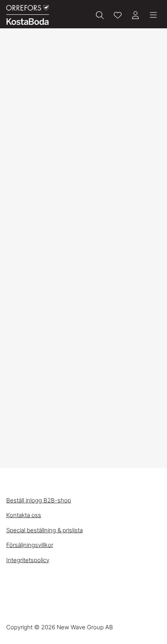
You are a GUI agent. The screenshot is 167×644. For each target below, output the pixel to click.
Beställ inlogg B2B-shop (38, 500)
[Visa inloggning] (135, 15)
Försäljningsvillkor (29, 545)
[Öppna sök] (99, 15)
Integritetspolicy (27, 560)
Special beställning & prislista (44, 530)
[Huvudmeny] (153, 15)
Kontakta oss (23, 515)
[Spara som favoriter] (117, 15)
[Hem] (27, 15)
